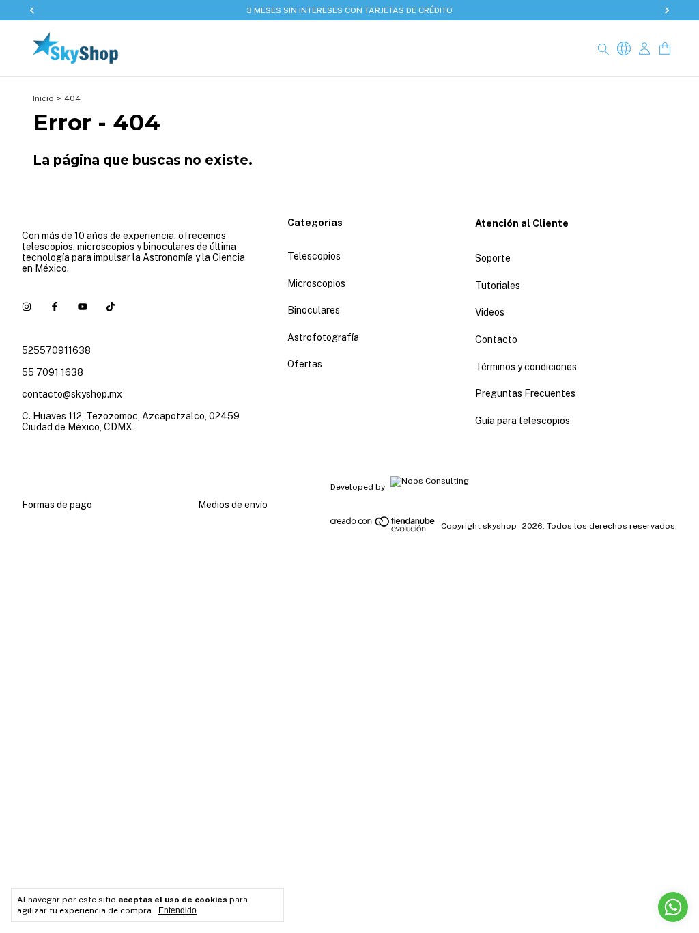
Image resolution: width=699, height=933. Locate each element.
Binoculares (313, 310)
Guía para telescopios (522, 420)
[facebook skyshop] (54, 306)
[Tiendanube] (383, 529)
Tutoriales (497, 285)
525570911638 (56, 350)
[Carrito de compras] (665, 49)
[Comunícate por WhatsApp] (673, 907)
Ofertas (304, 364)
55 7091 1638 (52, 372)
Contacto (496, 339)
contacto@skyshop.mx (72, 394)
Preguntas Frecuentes (525, 393)
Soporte (493, 258)
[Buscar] (603, 48)
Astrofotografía (323, 337)
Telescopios (314, 256)
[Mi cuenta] (644, 49)
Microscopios (316, 283)
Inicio (43, 98)
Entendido (177, 910)
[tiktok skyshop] (110, 306)
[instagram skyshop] (26, 306)
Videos (489, 312)
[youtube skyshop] (82, 306)
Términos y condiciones (526, 366)
